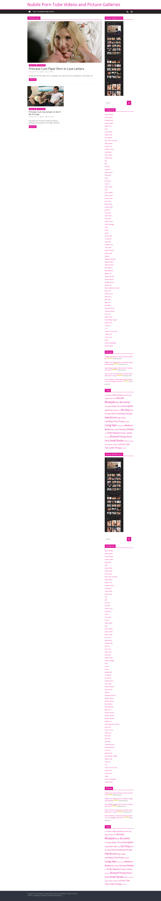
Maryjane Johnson (110, 259)
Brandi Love (108, 146)
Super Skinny (108, 444)
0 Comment (50, 72)
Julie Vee (107, 210)
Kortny (107, 230)
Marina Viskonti (109, 250)
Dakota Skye (108, 158)
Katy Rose (108, 218)
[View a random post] (132, 12)
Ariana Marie (108, 132)
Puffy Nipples (113, 432)
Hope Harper (108, 187)
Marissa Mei (108, 253)
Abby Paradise (109, 114)
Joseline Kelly (109, 207)
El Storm (107, 166)
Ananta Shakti (109, 123)
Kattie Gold (108, 216)
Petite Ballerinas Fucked (112, 288)
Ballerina (109, 395)
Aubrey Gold (108, 135)
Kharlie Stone (109, 221)
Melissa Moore (109, 265)
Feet (119, 410)
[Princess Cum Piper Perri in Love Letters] (64, 22)
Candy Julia (108, 152)
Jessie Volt (108, 201)
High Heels (121, 418)
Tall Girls (122, 444)
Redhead (107, 437)
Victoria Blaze (109, 346)
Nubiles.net (108, 285)
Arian (106, 129)
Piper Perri (32, 65)
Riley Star (107, 302)
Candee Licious (109, 149)
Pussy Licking (126, 433)
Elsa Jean (107, 169)
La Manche (108, 239)
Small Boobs (117, 440)
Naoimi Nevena (109, 276)
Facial (107, 410)
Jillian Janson (108, 204)
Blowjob (110, 402)
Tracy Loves (108, 337)
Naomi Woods (109, 279)
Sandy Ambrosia (110, 311)
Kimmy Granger (109, 224)
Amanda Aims (109, 120)
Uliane (106, 340)
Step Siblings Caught (111, 320)
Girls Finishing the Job (121, 413)
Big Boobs (126, 395)
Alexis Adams (109, 117)
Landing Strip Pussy (114, 421)
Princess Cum (41, 65)
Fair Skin (113, 410)
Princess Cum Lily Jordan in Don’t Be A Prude (45, 113)
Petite (130, 429)
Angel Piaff (108, 126)
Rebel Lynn (108, 297)
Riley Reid (108, 299)
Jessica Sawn (108, 195)
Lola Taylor (108, 247)
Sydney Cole (108, 323)
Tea (106, 328)
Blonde (120, 398)
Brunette (125, 402)
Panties (123, 429)
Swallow (115, 444)
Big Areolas (117, 395)
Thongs (118, 447)
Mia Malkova (108, 268)
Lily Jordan (32, 109)
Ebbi (106, 164)
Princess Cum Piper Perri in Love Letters (56, 69)
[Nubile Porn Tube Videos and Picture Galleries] (29, 12)
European (128, 406)
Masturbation (120, 425)
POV (106, 433)
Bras (117, 402)
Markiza (107, 256)
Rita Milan (108, 305)
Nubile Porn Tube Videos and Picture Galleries (73, 4)
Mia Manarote (109, 271)
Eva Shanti (108, 181)
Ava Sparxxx (108, 138)
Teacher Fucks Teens (111, 331)
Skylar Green (108, 317)
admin (43, 72)
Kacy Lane (108, 213)
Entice (106, 178)
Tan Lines (109, 447)
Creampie (108, 406)
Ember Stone (109, 172)
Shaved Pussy (118, 436)
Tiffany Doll (108, 334)
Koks (106, 227)
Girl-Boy (125, 410)
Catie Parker (108, 155)
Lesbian (126, 421)
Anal (106, 395)
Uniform (124, 448)
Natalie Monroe (109, 282)
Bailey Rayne (108, 143)
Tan (128, 444)
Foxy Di (107, 184)
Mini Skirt (115, 429)
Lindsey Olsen (109, 244)
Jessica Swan (108, 198)
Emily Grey (108, 175)
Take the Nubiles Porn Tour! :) (43, 11)
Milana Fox (108, 273)
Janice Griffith (109, 192)
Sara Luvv (108, 314)
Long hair (111, 425)
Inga (106, 190)
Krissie (107, 233)
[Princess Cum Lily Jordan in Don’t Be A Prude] (45, 87)
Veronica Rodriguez (110, 343)
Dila (106, 161)
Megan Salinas (109, 262)
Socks (126, 441)
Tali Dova (108, 325)
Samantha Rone (109, 308)
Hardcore (111, 417)
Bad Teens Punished (111, 140)
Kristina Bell (108, 236)
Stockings (130, 441)
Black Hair (113, 398)
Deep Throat (117, 406)
